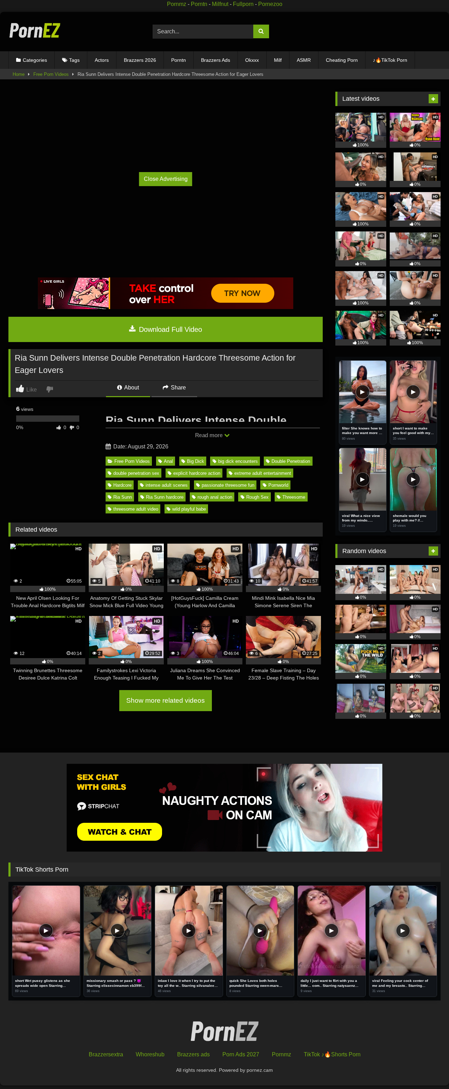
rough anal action (214, 497)
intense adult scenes (167, 485)
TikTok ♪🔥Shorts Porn (332, 1054)
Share (177, 388)
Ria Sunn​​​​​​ (122, 497)
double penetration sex (136, 473)
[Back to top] (427, 1068)
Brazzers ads (193, 1054)
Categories (35, 60)
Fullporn (243, 4)
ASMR (304, 60)
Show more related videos (165, 700)
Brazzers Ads (215, 60)
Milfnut (220, 4)
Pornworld (278, 485)
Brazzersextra (106, 1054)
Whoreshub (150, 1054)
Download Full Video (169, 329)
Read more (209, 435)
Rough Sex (257, 497)
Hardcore (122, 485)
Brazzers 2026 (140, 60)
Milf (278, 60)
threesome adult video (135, 509)
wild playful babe (189, 509)
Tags (74, 60)
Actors (102, 60)
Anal (168, 461)
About (131, 388)
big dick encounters (238, 461)
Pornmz (176, 4)
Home (19, 74)
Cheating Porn (342, 60)
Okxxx (252, 60)
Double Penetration (291, 461)
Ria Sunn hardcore (164, 497)
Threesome (293, 497)
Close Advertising (166, 179)
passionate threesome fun (228, 485)
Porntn (199, 4)
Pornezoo (270, 4)
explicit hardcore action (196, 473)
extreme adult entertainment (262, 473)
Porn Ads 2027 (240, 1054)
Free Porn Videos (51, 74)
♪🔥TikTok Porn (390, 60)
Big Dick (195, 461)
